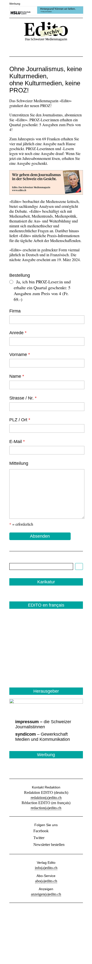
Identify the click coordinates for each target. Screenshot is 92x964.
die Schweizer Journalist (43, 724)
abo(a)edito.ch (46, 881)
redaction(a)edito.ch (46, 808)
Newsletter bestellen (49, 844)
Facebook (41, 831)
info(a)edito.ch (46, 868)
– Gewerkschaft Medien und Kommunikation (42, 737)
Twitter (38, 838)
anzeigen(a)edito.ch (46, 894)
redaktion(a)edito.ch (46, 798)
